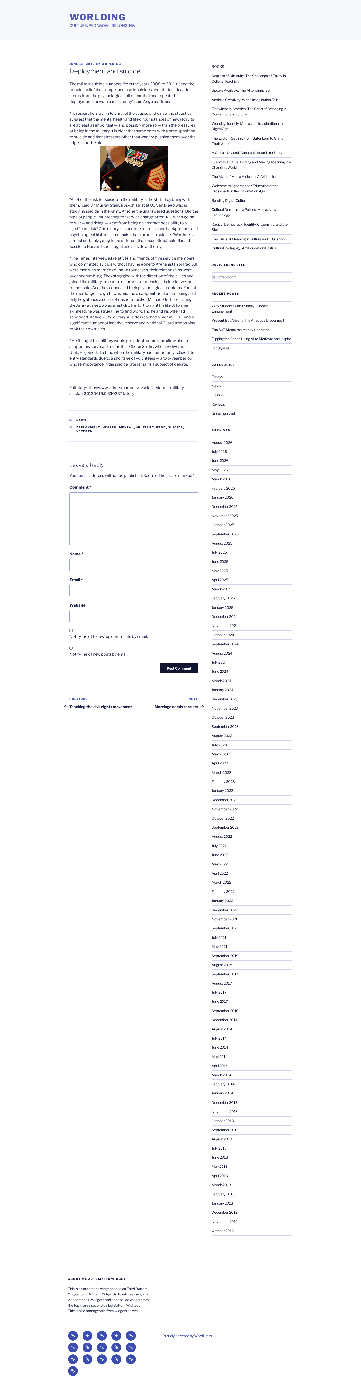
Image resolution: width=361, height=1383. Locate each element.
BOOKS (218, 66)
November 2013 (225, 1111)
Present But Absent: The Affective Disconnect (248, 320)
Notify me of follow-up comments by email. (108, 636)
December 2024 (225, 616)
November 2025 (225, 516)
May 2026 (220, 470)
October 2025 (223, 525)
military (145, 427)
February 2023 (223, 781)
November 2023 (225, 708)
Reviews (218, 404)
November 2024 (225, 625)
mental (126, 427)
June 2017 (220, 1001)
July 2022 (219, 846)
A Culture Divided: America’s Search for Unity (247, 153)
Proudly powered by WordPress (187, 1336)
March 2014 (221, 1075)
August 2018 (222, 965)
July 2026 (219, 451)
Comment (80, 487)
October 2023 (223, 717)
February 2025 (223, 598)
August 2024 (222, 653)
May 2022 (220, 864)
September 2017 (225, 974)
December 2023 (225, 699)
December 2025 (225, 506)
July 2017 (219, 992)
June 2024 (220, 671)
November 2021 (224, 919)
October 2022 (223, 818)
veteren (84, 431)
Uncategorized (223, 413)
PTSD (161, 427)
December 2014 (224, 1020)
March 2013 (221, 1185)
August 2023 (222, 736)
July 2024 (219, 662)
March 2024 (221, 681)
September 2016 (225, 1011)
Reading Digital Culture (229, 200)
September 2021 (225, 928)
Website (77, 605)
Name (76, 554)
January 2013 (222, 1203)
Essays (217, 377)
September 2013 (225, 1130)
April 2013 (220, 1176)
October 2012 (223, 1231)
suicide (175, 427)
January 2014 (222, 1093)
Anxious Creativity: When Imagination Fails (245, 100)
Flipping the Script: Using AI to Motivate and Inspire (251, 339)
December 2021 (224, 910)
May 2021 (219, 946)
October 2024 (223, 635)
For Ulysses (220, 348)
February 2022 (223, 891)
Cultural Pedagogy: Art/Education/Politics (244, 248)
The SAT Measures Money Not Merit (241, 330)
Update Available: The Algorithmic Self (242, 90)
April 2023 (220, 763)
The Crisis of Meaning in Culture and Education (248, 239)
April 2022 (220, 873)
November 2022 (225, 809)
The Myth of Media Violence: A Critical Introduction (251, 176)
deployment (88, 427)
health (110, 427)
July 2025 (219, 552)
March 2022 (221, 882)
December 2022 (224, 800)
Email (76, 579)
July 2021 (219, 937)
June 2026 (220, 460)
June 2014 (220, 1047)
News (81, 420)
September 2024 (225, 644)
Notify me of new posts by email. (98, 654)
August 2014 (222, 1029)
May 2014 (220, 1056)
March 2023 (221, 772)
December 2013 (224, 1102)
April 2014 (220, 1066)
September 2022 (225, 827)
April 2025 (220, 580)
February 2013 (223, 1194)
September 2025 (225, 534)
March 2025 (221, 589)
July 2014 (219, 1038)
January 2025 (222, 607)
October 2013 (223, 1121)
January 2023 (222, 790)
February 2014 (223, 1084)
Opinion (218, 395)
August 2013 (222, 1139)
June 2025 (220, 561)
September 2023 (225, 726)
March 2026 (221, 479)
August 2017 (222, 983)
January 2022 (222, 901)
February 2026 (223, 488)
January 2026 (222, 497)
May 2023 (220, 754)
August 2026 (222, 442)
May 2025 (220, 571)
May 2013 (220, 1166)
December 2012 (224, 1212)
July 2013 (219, 1148)
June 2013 (220, 1157)
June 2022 (220, 855)
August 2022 (222, 836)
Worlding (97, 17)
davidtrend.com (224, 277)
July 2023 (219, 745)
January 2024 (222, 690)
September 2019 (225, 956)
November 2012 (224, 1221)
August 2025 (222, 543)
